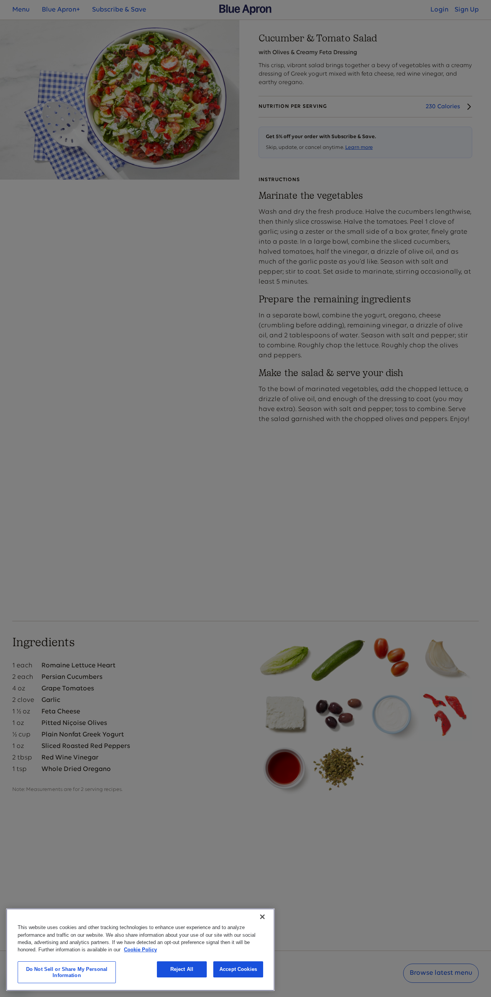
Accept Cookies (238, 969)
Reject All (181, 969)
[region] (140, 949)
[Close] (262, 916)
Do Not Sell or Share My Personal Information (66, 972)
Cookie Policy (140, 949)
